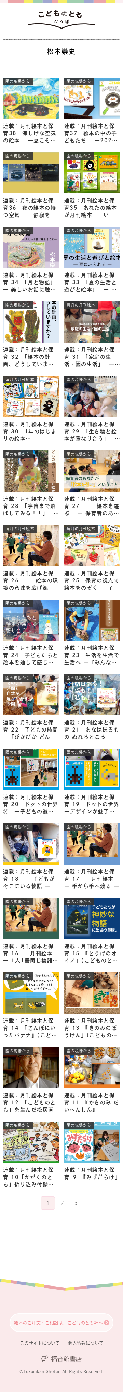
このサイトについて (40, 1343)
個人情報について (86, 1343)
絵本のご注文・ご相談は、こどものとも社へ (58, 1323)
